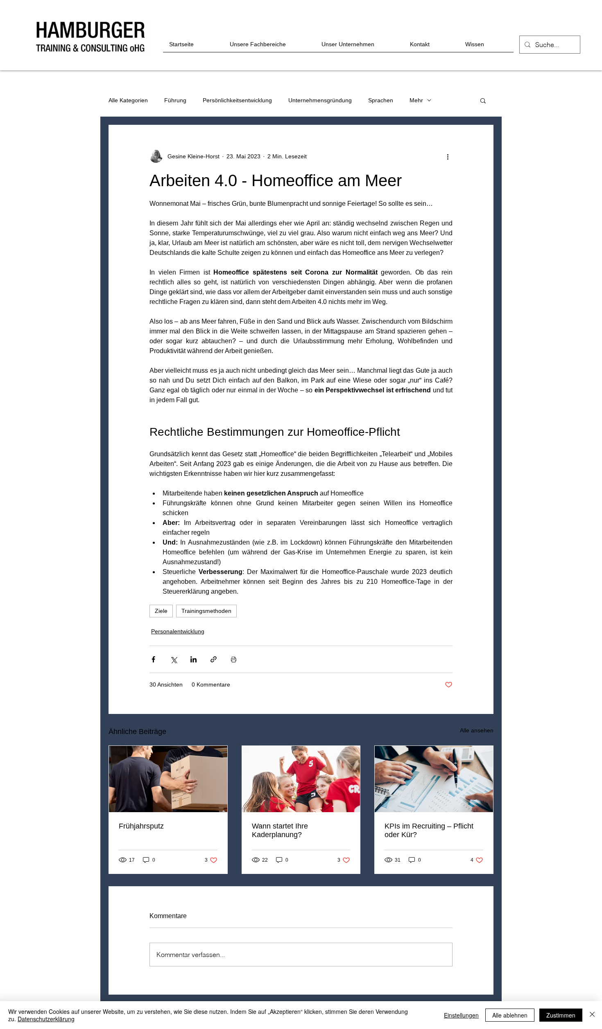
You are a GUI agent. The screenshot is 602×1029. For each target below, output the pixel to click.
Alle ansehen (476, 730)
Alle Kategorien (128, 100)
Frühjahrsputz (141, 826)
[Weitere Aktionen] (448, 156)
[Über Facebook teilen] (153, 659)
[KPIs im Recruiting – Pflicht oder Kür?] (434, 779)
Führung (175, 100)
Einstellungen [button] (461, 1015)
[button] (483, 100)
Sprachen (380, 100)
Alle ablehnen (509, 1015)
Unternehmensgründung (320, 100)
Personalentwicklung (177, 631)
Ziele (161, 611)
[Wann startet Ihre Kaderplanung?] (301, 779)
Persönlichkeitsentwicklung (237, 100)
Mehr (416, 100)
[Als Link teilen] (213, 659)
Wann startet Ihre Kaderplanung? (280, 830)
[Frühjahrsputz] (168, 779)
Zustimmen (560, 1015)
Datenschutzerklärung (46, 1019)
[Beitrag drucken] (234, 659)
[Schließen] (592, 1015)
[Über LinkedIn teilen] (193, 659)
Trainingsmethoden (206, 611)
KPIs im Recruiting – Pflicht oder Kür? (429, 830)
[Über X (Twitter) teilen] (173, 659)
